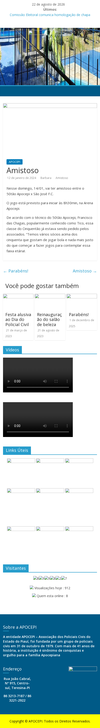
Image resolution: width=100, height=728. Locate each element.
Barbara (46, 178)
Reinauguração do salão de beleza (49, 319)
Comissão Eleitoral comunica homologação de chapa (50, 15)
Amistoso (62, 178)
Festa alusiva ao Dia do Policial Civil (18, 319)
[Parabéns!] (82, 296)
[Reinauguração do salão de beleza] (50, 296)
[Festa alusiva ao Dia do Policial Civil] (18, 296)
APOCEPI (14, 162)
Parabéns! (15, 271)
